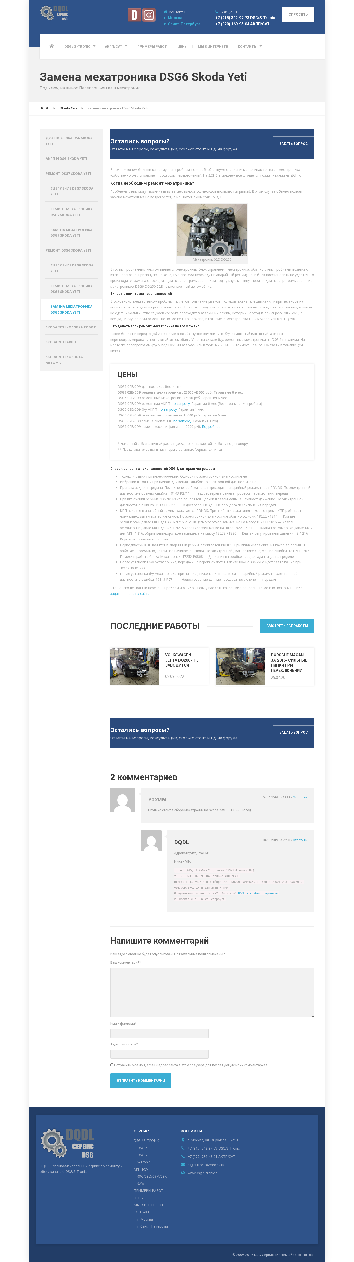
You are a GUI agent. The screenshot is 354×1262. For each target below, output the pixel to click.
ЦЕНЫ (182, 46)
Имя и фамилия (123, 1024)
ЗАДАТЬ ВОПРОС (293, 144)
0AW (140, 1183)
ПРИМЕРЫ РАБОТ (152, 46)
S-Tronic (143, 1162)
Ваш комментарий (125, 962)
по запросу (181, 403)
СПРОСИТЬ (298, 14)
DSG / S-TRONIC (78, 46)
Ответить (300, 797)
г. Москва (173, 17)
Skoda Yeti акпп (61, 342)
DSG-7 (142, 1155)
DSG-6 (142, 1148)
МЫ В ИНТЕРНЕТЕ (213, 46)
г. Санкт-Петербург (182, 24)
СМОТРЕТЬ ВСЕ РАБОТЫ (287, 626)
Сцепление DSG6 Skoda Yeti (72, 268)
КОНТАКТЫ (247, 46)
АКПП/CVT (113, 46)
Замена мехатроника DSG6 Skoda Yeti (71, 309)
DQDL (181, 842)
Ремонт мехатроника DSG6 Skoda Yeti (72, 289)
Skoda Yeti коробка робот (71, 327)
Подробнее (211, 426)
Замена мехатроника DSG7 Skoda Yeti (71, 232)
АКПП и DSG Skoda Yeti (66, 158)
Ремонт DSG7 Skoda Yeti (68, 173)
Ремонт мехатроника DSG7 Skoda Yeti (72, 212)
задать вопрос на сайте (130, 593)
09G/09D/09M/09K (152, 1176)
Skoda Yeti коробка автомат (64, 360)
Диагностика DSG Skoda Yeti (69, 141)
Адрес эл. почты (124, 1044)
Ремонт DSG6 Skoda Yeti (68, 250)
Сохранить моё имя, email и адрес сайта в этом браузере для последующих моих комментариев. (191, 1065)
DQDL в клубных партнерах (258, 893)
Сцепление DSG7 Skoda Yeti (72, 191)
